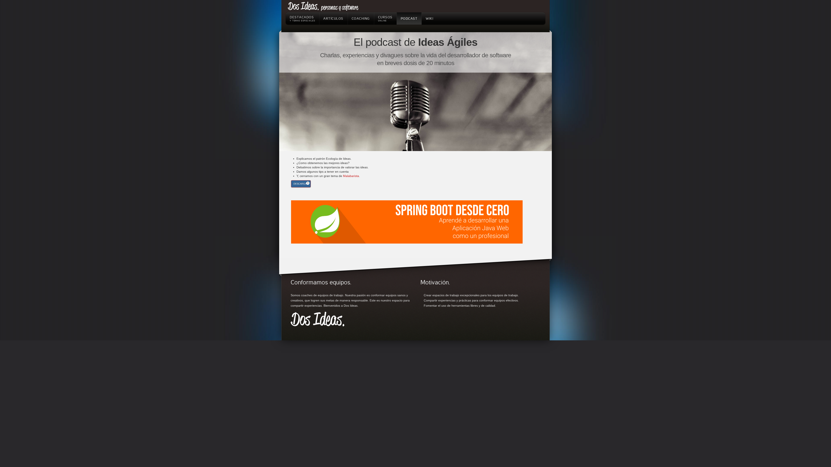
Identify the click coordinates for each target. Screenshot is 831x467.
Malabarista (351, 176)
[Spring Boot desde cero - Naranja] (407, 221)
